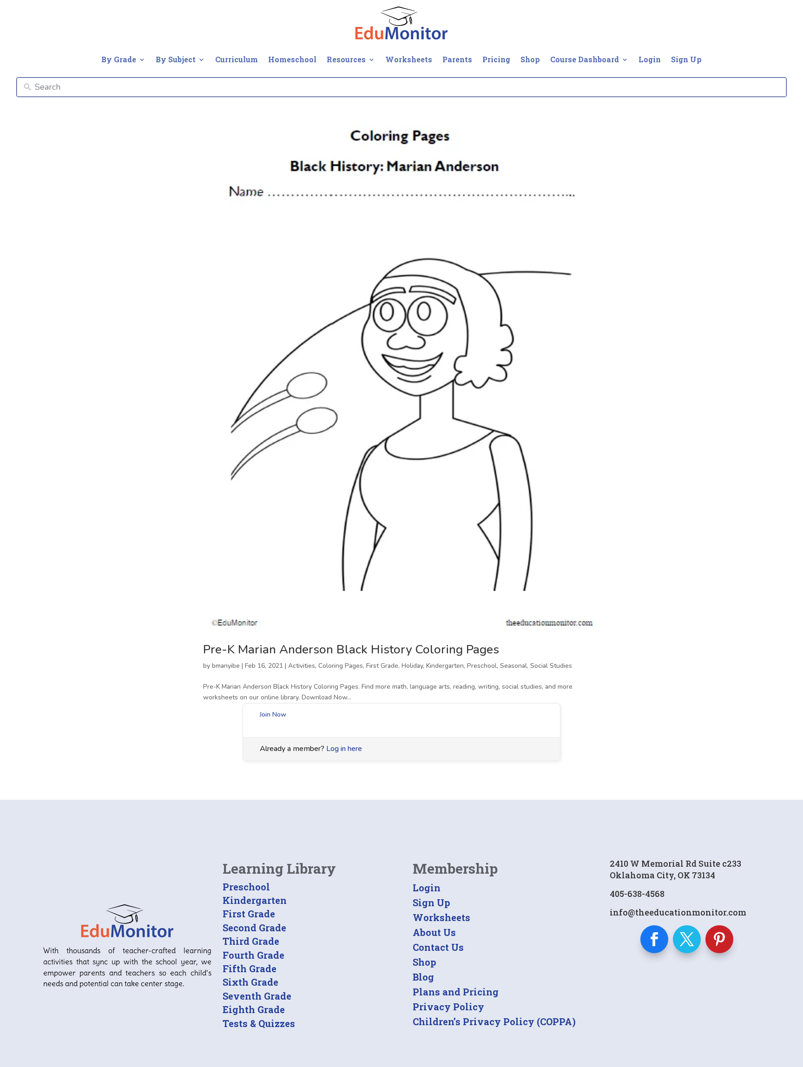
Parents (457, 59)
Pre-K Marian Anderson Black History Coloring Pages (351, 649)
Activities (301, 665)
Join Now (273, 714)
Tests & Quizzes (259, 1023)
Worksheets (408, 59)
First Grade (382, 665)
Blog (423, 977)
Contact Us (438, 947)
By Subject (176, 59)
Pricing (496, 59)
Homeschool (292, 59)
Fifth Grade (249, 968)
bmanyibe (226, 665)
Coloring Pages (340, 665)
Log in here (344, 749)
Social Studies (551, 665)
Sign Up (686, 59)
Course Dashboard (584, 59)
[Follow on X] (687, 939)
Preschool (482, 665)
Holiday (412, 665)
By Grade (118, 59)
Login (649, 59)
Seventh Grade (257, 996)
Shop (530, 59)
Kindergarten (445, 665)
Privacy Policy (448, 1007)
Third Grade (251, 941)
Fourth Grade (253, 955)
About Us (434, 932)
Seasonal (513, 665)
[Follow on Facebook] (654, 939)
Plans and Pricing (456, 992)
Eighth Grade (254, 1009)
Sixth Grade (250, 982)
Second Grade (254, 928)
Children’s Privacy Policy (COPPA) (494, 1021)
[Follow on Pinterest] (719, 939)
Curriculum (236, 59)
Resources (346, 59)
